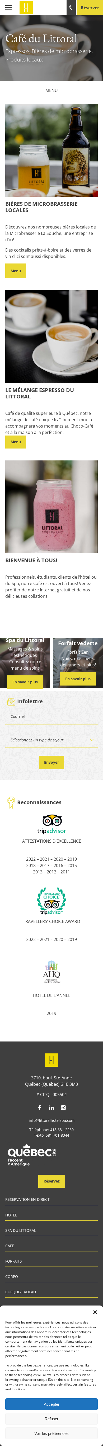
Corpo (11, 1277)
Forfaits (13, 1261)
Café (9, 1246)
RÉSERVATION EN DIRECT (27, 1200)
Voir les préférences (51, 1433)
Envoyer (51, 762)
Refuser (51, 1419)
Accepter (51, 1404)
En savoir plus (25, 681)
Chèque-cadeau (20, 1292)
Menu (51, 90)
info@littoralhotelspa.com (51, 1120)
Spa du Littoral (20, 1231)
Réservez (52, 1181)
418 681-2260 (62, 1129)
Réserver (90, 8)
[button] (95, 1312)
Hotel (11, 1215)
